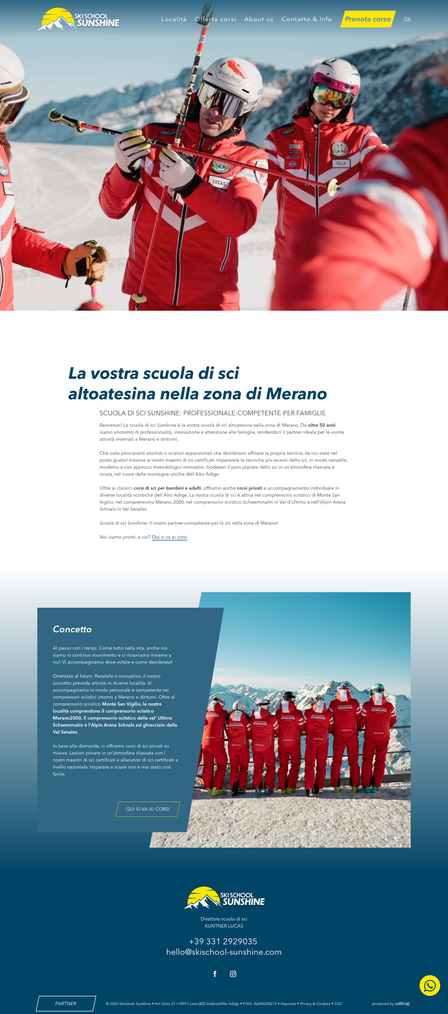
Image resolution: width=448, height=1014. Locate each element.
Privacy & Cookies (315, 1003)
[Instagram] (233, 973)
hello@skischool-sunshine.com (224, 952)
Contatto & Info (307, 19)
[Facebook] (214, 973)
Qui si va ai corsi (169, 537)
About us (259, 19)
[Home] (78, 19)
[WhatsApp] (429, 985)
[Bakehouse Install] (224, 898)
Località (174, 19)
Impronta (288, 1003)
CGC (338, 1003)
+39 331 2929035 (224, 941)
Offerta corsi (215, 19)
